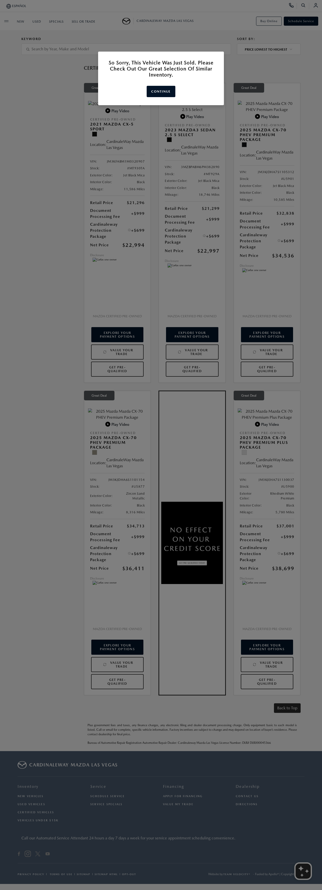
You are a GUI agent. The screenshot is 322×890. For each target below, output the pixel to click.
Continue (161, 91)
